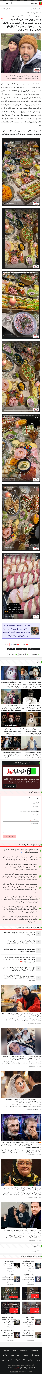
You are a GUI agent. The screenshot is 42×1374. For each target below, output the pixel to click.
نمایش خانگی (35, 1355)
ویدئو (18, 1355)
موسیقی (25, 1355)
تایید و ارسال (10, 836)
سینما (14, 1350)
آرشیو (38, 1360)
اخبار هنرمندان (35, 9)
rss (24, 1360)
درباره (3, 1360)
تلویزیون (6, 1350)
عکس (12, 1355)
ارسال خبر (11, 654)
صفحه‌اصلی (33, 3)
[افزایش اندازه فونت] (2, 18)
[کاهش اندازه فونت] (2, 23)
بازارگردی (5, 1355)
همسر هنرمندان (34, 649)
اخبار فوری (31, 1360)
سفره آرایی (11, 649)
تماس (10, 1360)
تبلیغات (17, 1360)
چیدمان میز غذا (21, 649)
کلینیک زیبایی (36, 1251)
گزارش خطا (22, 654)
